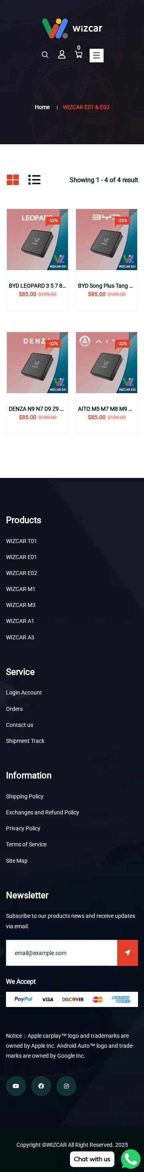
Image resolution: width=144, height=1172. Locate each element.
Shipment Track (25, 741)
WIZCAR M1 (21, 589)
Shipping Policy (25, 796)
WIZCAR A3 (20, 637)
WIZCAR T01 (21, 541)
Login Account (24, 692)
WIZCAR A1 (20, 621)
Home (42, 107)
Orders (14, 709)
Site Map (17, 861)
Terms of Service (26, 844)
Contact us (19, 725)
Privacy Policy (23, 828)
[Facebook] (41, 1086)
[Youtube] (16, 1086)
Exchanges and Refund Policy (42, 812)
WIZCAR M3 (21, 605)
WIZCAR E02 (21, 573)
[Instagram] (66, 1086)
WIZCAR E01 (21, 557)
